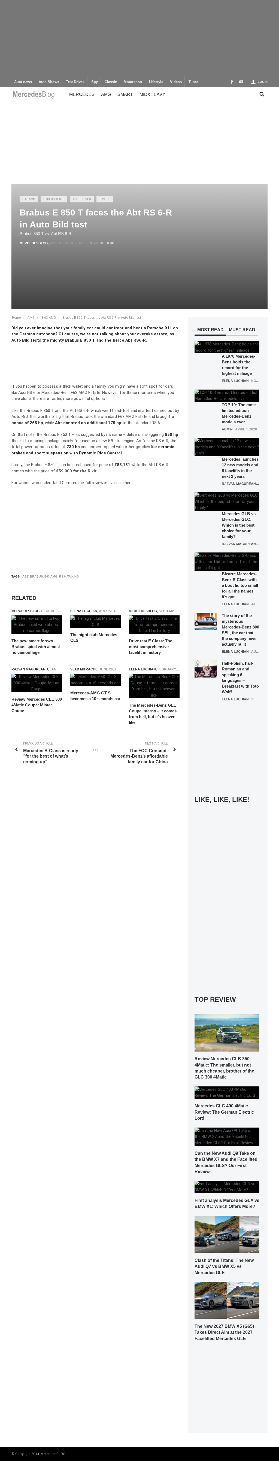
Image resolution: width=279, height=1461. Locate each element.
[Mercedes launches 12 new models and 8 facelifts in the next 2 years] (227, 446)
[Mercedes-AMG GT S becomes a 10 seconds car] (95, 680)
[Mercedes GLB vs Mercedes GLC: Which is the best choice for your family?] (227, 501)
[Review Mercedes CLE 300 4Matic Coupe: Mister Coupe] (36, 683)
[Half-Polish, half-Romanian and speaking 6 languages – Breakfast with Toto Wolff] (206, 668)
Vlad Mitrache (84, 669)
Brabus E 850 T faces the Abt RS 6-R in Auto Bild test (102, 318)
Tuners (104, 199)
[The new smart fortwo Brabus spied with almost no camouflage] (36, 624)
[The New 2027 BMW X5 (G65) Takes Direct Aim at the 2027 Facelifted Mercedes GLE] (227, 1300)
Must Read (242, 329)
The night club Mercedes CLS (93, 637)
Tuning (73, 576)
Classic (111, 82)
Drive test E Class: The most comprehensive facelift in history (150, 647)
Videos (176, 82)
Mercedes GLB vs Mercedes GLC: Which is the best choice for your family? (239, 525)
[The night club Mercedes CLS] (95, 621)
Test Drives (75, 82)
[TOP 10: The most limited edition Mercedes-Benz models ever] (227, 395)
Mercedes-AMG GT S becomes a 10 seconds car (95, 696)
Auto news (23, 82)
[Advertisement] (139, 38)
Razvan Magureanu (29, 669)
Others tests (54, 199)
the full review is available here (105, 482)
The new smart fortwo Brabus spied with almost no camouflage (35, 647)
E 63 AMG (28, 199)
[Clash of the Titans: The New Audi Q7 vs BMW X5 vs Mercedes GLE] (227, 1234)
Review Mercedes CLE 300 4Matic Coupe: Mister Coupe (36, 705)
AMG (106, 94)
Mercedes (82, 94)
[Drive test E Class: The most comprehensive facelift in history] (154, 624)
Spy (94, 82)
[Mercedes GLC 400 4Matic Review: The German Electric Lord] (227, 1092)
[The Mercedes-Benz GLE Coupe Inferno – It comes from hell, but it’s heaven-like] (154, 686)
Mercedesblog (34, 243)
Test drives (82, 199)
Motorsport (133, 82)
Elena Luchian (83, 611)
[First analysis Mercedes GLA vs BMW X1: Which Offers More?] (227, 1186)
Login (263, 81)
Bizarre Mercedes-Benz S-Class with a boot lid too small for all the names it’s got (240, 585)
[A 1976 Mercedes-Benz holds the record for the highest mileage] (227, 347)
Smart (125, 94)
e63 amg (50, 576)
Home (16, 318)
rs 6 (62, 576)
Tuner (193, 82)
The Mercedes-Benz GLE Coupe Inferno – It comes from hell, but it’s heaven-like (153, 714)
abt (25, 576)
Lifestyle (156, 82)
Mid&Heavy (152, 94)
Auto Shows (49, 82)
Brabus (36, 576)
